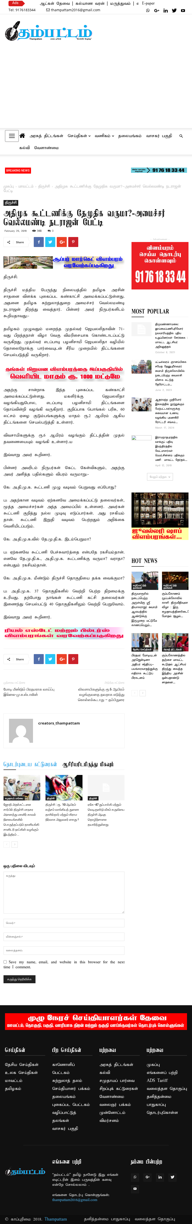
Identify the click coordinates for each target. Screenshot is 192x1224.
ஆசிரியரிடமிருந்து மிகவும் (88, 764)
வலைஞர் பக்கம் (115, 1104)
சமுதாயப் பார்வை (14, 798)
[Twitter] (174, 10)
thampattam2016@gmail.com (75, 9)
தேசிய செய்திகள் (142, 649)
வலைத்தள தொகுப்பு (167, 1088)
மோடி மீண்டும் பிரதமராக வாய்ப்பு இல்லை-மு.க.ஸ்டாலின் (29, 692)
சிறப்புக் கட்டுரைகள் (119, 1088)
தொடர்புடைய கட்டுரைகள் (30, 764)
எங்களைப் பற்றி (162, 1072)
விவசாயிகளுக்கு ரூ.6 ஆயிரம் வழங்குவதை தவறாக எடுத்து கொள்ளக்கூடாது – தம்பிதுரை (101, 694)
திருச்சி (44, 186)
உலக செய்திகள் (21, 1072)
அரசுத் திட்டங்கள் (46, 136)
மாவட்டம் (26, 186)
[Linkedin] (166, 10)
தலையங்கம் (130, 136)
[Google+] (157, 10)
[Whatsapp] (148, 10)
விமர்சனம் (109, 1120)
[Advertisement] (96, 90)
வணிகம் (102, 136)
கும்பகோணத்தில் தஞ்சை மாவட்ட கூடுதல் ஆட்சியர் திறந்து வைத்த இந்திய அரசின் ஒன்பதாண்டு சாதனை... (174, 669)
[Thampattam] (48, 31)
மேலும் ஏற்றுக (158, 477)
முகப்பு (9, 186)
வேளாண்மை (46, 148)
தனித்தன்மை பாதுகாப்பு (107, 1219)
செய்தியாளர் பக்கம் (71, 1088)
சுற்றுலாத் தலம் (67, 1080)
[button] (181, 136)
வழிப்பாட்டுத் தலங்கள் (139, 586)
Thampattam (55, 1219)
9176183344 (22, 9)
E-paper (148, 3)
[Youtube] (183, 10)
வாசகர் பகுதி (159, 136)
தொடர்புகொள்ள (162, 1112)
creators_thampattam (59, 723)
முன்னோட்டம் (113, 1112)
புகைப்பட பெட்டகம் (71, 1104)
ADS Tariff (157, 1080)
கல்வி (24, 148)
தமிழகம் (13, 1088)
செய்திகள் (77, 136)
